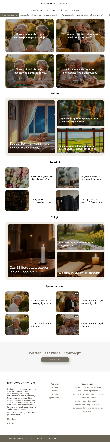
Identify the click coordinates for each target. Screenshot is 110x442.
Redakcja (11, 419)
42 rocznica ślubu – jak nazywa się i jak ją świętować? (60, 15)
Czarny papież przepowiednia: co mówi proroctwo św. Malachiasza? (42, 201)
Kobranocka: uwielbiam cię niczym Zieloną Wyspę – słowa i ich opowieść (78, 147)
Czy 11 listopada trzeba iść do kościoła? (29, 270)
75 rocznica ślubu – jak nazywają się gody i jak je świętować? (29, 36)
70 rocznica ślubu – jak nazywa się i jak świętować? (80, 36)
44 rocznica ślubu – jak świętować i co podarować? (80, 71)
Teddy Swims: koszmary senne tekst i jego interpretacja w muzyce (30, 146)
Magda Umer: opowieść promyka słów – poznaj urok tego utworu (79, 120)
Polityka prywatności (16, 438)
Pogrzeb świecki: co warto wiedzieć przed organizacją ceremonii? (92, 178)
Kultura (44, 10)
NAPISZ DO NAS (55, 360)
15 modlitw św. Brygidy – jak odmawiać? (79, 273)
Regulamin (53, 438)
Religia (34, 10)
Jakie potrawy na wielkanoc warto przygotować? (76, 244)
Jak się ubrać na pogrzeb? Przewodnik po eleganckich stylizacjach (91, 201)
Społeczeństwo (59, 10)
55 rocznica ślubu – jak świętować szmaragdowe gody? (29, 71)
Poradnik (74, 10)
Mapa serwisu (36, 438)
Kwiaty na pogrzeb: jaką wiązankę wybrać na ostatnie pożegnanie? (42, 178)
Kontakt (11, 423)
